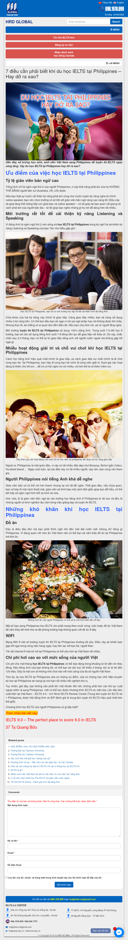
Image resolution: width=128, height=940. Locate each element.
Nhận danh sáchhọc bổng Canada (64, 54)
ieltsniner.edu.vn (33, 930)
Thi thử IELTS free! (64, 37)
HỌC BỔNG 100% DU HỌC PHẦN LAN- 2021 (33, 746)
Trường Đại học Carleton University (27, 754)
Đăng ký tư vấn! (64, 44)
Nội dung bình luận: (18, 805)
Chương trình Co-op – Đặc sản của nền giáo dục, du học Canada (42, 762)
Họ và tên (12, 840)
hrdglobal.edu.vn (16, 930)
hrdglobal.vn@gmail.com (20, 926)
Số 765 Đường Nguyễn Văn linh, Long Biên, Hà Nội (34, 915)
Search (116, 21)
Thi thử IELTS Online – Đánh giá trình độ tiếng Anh (35, 781)
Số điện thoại (14, 864)
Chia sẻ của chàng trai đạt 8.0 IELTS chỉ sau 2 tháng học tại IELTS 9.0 (45, 766)
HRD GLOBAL (63, 935)
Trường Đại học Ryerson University (27, 750)
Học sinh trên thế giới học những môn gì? (30, 758)
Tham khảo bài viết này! (22, 713)
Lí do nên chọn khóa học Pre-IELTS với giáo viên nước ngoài (40, 777)
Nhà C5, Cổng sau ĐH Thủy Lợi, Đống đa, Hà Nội (33, 909)
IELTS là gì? (17, 770)
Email (11, 852)
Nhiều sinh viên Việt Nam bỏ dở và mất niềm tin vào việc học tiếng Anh (45, 774)
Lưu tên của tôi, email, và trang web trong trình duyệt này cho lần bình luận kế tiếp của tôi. (55, 877)
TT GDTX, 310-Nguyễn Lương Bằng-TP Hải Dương (93, 910)
